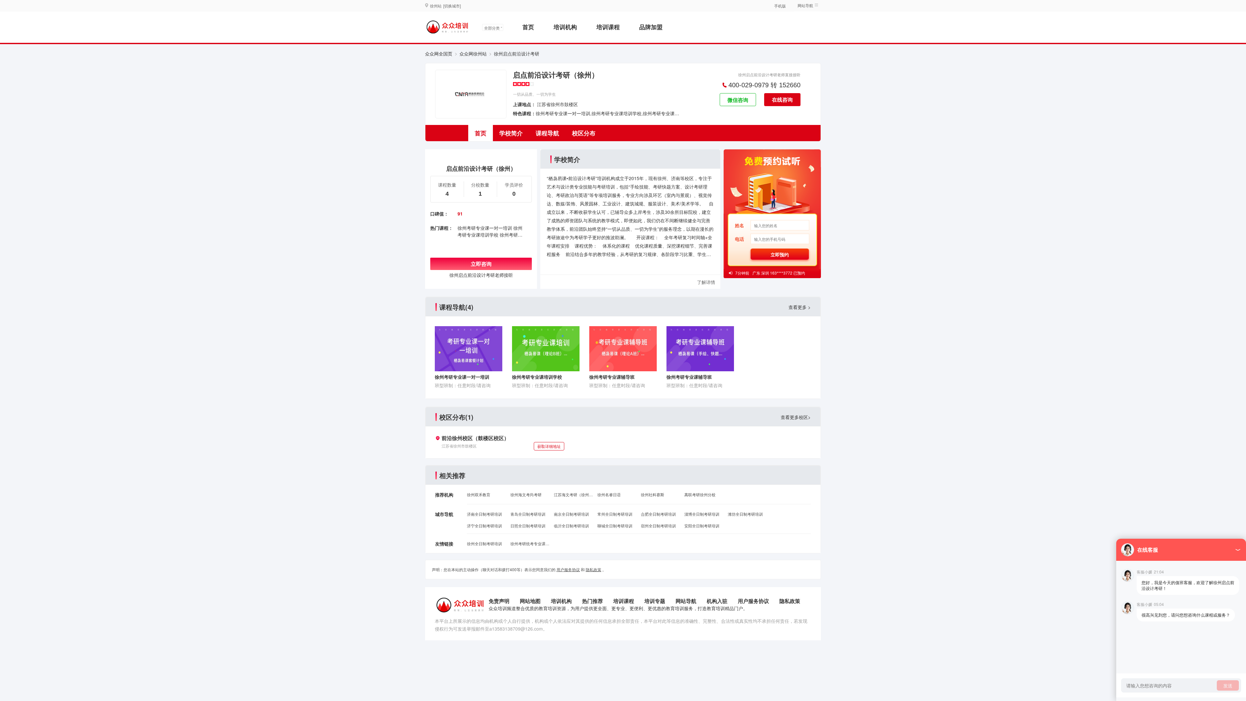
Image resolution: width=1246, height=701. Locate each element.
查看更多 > (799, 307)
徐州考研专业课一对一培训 (485, 228)
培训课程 (608, 27)
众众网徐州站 (473, 53)
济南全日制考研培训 (484, 514)
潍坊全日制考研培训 (745, 514)
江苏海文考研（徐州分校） (573, 494)
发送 (1227, 685)
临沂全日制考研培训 (571, 525)
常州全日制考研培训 (614, 514)
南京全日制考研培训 (571, 514)
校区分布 (583, 133)
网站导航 (686, 601)
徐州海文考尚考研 (526, 494)
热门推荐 (592, 601)
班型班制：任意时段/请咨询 (463, 385)
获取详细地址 (549, 446)
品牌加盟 (651, 27)
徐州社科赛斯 (652, 494)
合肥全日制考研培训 (658, 514)
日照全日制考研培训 (527, 525)
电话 (739, 239)
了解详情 (706, 282)
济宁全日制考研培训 (484, 525)
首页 (528, 27)
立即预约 (780, 254)
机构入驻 (717, 601)
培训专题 (654, 601)
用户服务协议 (568, 569)
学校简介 (511, 133)
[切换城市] (452, 5)
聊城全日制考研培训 (614, 525)
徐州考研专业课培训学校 (490, 231)
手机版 (780, 5)
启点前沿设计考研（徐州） (556, 74)
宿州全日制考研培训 (658, 525)
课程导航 (547, 133)
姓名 (739, 225)
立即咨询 (481, 263)
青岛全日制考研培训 (527, 514)
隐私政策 (593, 569)
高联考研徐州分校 (699, 494)
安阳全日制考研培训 (701, 525)
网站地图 (530, 601)
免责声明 (499, 601)
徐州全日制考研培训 (484, 543)
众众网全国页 (438, 53)
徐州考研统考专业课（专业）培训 (529, 543)
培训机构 (565, 27)
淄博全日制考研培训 (701, 514)
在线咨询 (782, 99)
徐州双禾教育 (478, 494)
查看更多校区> (796, 417)
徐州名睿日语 (609, 494)
